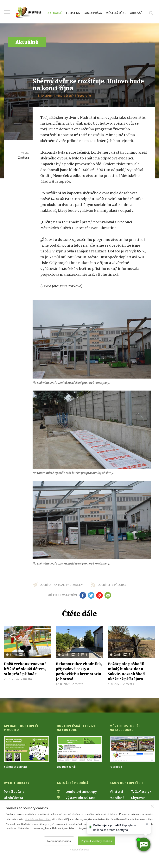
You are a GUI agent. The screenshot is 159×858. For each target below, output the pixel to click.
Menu (7, 12)
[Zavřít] (152, 806)
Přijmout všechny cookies (96, 841)
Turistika (73, 13)
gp (99, 595)
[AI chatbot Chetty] (143, 844)
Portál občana (14, 791)
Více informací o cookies (38, 819)
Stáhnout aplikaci (15, 766)
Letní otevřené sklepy (81, 791)
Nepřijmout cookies (59, 841)
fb (82, 595)
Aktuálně (55, 13)
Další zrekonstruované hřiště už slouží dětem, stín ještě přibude (25, 669)
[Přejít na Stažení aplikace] (26, 749)
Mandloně (117, 798)
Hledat (151, 13)
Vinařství (116, 791)
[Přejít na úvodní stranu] (28, 12)
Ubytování (138, 798)
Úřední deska (13, 798)
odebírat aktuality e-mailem (61, 585)
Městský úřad (116, 13)
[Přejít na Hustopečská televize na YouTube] (79, 749)
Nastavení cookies (79, 849)
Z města (23, 157)
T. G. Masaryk (141, 791)
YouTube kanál (66, 766)
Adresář (136, 13)
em (108, 595)
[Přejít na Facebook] (132, 749)
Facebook (116, 766)
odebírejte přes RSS (112, 585)
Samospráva (93, 13)
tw (91, 595)
